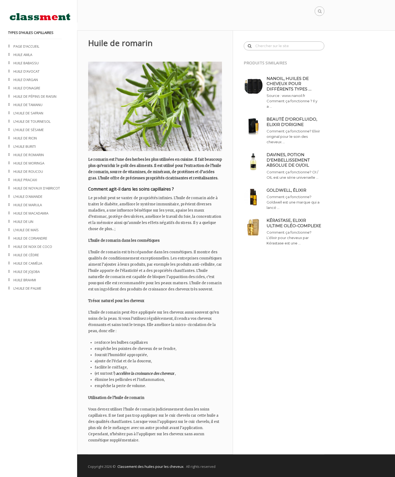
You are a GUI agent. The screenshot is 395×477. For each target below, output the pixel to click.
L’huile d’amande (27, 196)
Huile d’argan (25, 79)
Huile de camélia (27, 263)
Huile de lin (23, 221)
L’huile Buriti (24, 146)
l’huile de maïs (26, 229)
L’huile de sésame (28, 129)
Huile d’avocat (26, 71)
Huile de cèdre (26, 254)
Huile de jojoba (26, 271)
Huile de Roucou (28, 171)
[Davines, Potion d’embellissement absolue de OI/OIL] (255, 161)
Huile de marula (27, 204)
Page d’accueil (26, 46)
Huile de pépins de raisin (34, 96)
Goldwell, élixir (286, 190)
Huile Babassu (26, 63)
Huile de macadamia (30, 213)
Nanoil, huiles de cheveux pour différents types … (289, 84)
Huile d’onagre (26, 88)
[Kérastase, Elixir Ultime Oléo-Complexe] (255, 227)
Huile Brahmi (24, 280)
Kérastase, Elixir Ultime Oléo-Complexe (294, 223)
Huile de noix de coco (32, 246)
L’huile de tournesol (32, 121)
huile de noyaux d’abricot (36, 188)
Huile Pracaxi (25, 179)
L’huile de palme (27, 288)
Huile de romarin (28, 154)
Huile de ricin (25, 138)
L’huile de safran (28, 113)
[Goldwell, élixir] (255, 197)
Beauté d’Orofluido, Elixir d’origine (292, 122)
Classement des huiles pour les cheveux (150, 466)
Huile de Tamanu (27, 104)
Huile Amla (22, 54)
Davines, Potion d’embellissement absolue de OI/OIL (288, 160)
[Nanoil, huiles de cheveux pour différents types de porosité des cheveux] (255, 85)
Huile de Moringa (28, 163)
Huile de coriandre (30, 238)
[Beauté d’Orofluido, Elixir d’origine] (255, 126)
